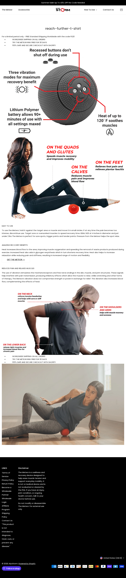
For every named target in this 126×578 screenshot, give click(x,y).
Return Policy (8, 483)
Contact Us (7, 520)
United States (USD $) (112, 558)
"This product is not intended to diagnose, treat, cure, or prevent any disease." (8, 535)
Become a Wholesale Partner (6, 491)
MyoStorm (13, 563)
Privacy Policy (8, 480)
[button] (121, 10)
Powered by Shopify (27, 563)
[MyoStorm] (63, 9)
